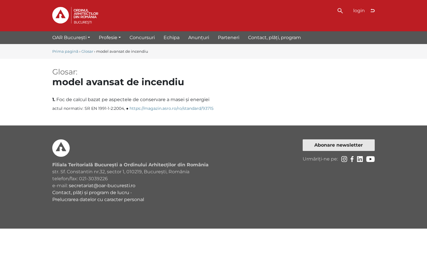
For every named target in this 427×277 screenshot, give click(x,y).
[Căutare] (340, 10)
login (359, 10)
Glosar (87, 51)
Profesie (108, 37)
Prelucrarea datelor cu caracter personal (98, 199)
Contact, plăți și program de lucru (90, 192)
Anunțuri (198, 37)
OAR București (69, 37)
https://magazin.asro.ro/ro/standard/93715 (172, 108)
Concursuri (142, 37)
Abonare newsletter (338, 145)
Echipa (172, 37)
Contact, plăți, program (274, 37)
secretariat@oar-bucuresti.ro (102, 185)
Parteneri (228, 37)
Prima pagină (65, 51)
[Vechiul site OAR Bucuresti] (373, 10)
